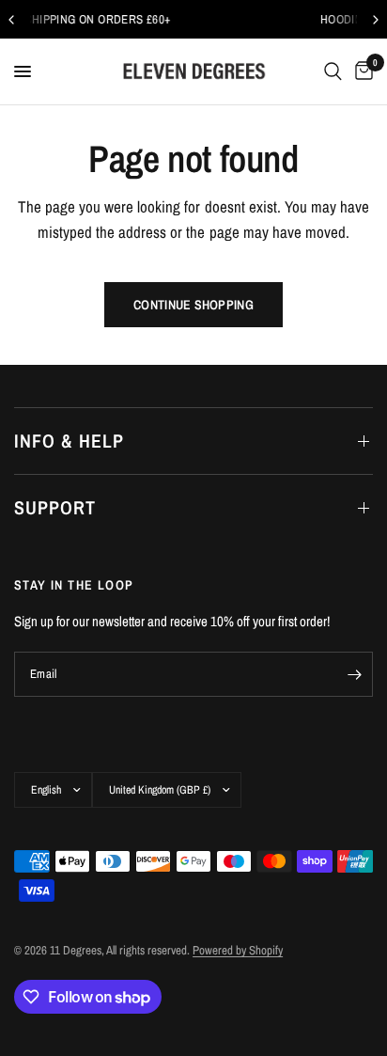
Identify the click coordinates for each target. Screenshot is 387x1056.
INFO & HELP (69, 440)
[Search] (332, 71)
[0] (360, 71)
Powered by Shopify (238, 950)
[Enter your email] (354, 674)
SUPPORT (55, 507)
